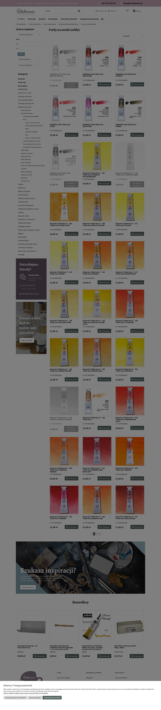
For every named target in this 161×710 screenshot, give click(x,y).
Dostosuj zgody (35, 697)
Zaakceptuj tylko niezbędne (15, 697)
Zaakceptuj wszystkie (52, 697)
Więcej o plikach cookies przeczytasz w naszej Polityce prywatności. (26, 693)
